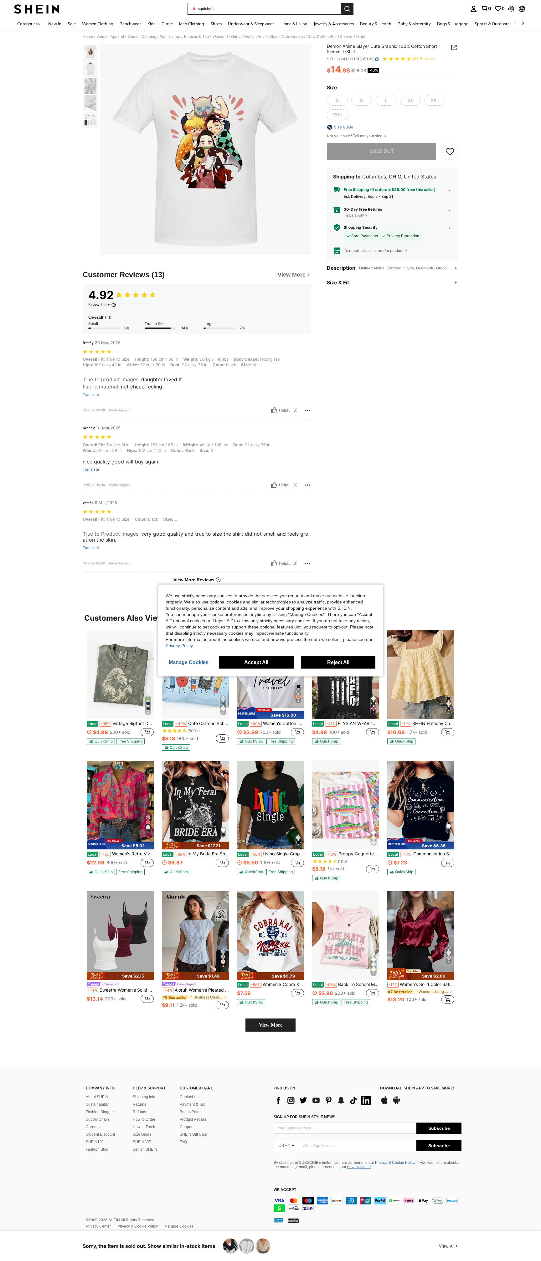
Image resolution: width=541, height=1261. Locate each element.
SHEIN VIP (142, 1142)
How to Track (144, 1127)
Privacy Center (98, 1226)
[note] (101, 741)
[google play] (396, 1103)
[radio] (337, 100)
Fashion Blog (97, 1149)
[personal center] (473, 9)
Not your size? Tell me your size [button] (355, 136)
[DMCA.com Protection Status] (293, 1220)
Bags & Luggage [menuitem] (452, 23)
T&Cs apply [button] (354, 215)
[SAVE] (449, 151)
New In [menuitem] (54, 23)
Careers (93, 1127)
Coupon (186, 1127)
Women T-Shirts (226, 36)
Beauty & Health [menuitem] (375, 23)
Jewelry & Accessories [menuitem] (334, 23)
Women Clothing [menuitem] (97, 23)
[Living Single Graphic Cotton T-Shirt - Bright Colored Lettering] (270, 805)
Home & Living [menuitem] (294, 23)
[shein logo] (36, 9)
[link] (486, 8)
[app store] (384, 1103)
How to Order (144, 1119)
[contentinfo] (367, 1204)
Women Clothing (142, 36)
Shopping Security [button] (361, 227)
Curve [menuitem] (167, 23)
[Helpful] (274, 410)
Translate (91, 395)
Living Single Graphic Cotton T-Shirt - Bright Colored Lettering (271, 853)
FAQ (183, 1142)
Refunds (140, 1112)
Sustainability (97, 1104)
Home (88, 36)
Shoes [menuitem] (216, 23)
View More (270, 1025)
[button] (511, 9)
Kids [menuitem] (151, 23)
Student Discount (100, 1134)
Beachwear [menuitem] (130, 23)
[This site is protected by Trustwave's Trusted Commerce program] (278, 1220)
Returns (139, 1104)
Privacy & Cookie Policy (395, 1162)
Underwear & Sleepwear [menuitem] (251, 23)
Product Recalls (193, 1119)
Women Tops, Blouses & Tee (184, 36)
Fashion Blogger (100, 1112)
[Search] (347, 9)
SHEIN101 (95, 1142)
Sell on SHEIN (145, 1149)
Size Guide (142, 1134)
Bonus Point (190, 1112)
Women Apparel (110, 36)
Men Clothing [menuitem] (191, 23)
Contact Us (189, 1097)
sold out (381, 151)
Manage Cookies (178, 1226)
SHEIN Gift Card (193, 1134)
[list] (324, 1100)
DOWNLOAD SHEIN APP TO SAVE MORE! (417, 1088)
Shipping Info (144, 1097)
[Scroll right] (523, 24)
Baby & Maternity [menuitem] (414, 23)
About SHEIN (97, 1097)
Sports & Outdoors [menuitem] (492, 23)
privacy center (359, 1167)
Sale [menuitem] (72, 23)
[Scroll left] (515, 24)
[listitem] (120, 690)
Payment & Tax (192, 1104)
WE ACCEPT (285, 1190)
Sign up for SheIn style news (304, 1117)
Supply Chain (97, 1119)
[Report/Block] (307, 410)
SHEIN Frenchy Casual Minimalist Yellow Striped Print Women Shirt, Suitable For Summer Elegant (421, 723)
